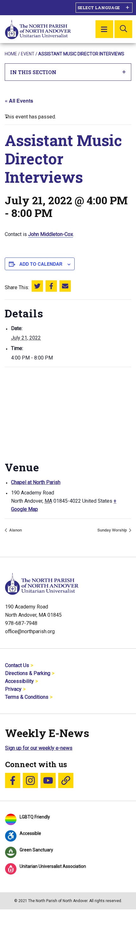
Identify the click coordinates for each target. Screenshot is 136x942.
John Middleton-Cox (50, 234)
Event (27, 53)
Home (11, 53)
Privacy (13, 689)
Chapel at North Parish (35, 482)
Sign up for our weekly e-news (38, 748)
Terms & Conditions (26, 697)
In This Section (33, 72)
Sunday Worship (112, 530)
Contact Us (17, 665)
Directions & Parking (27, 673)
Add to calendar (40, 264)
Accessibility (19, 681)
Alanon (15, 530)
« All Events (19, 100)
